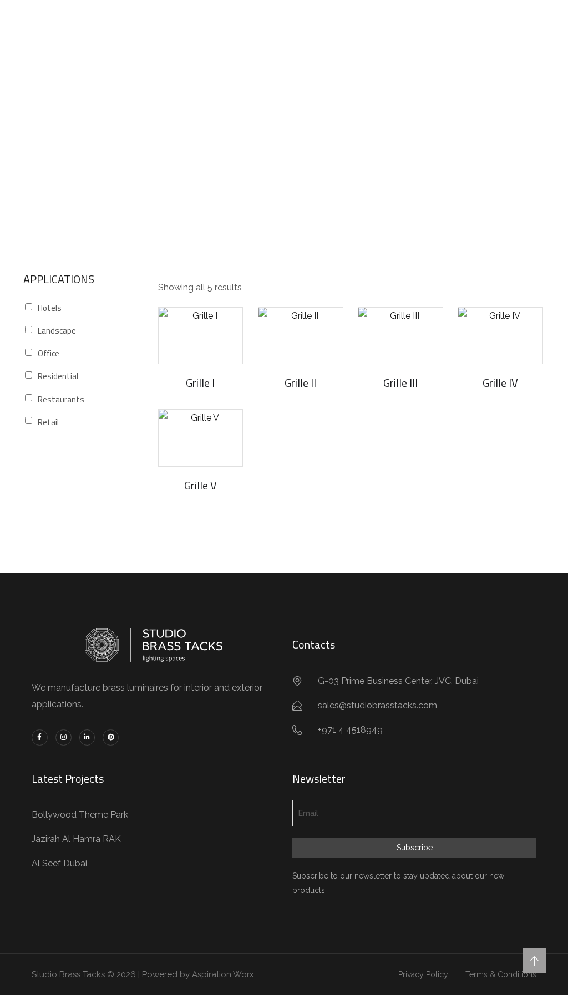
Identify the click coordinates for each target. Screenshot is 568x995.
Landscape (57, 330)
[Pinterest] (111, 737)
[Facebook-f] (40, 737)
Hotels (50, 308)
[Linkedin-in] (87, 737)
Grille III (400, 382)
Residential (58, 376)
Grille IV (500, 382)
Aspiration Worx (223, 974)
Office (48, 353)
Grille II (300, 382)
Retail (48, 422)
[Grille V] (201, 437)
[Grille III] (400, 335)
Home (234, 150)
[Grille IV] (500, 335)
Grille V (200, 485)
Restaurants (61, 399)
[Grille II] (300, 335)
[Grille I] (201, 335)
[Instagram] (63, 737)
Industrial (283, 150)
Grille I (200, 382)
